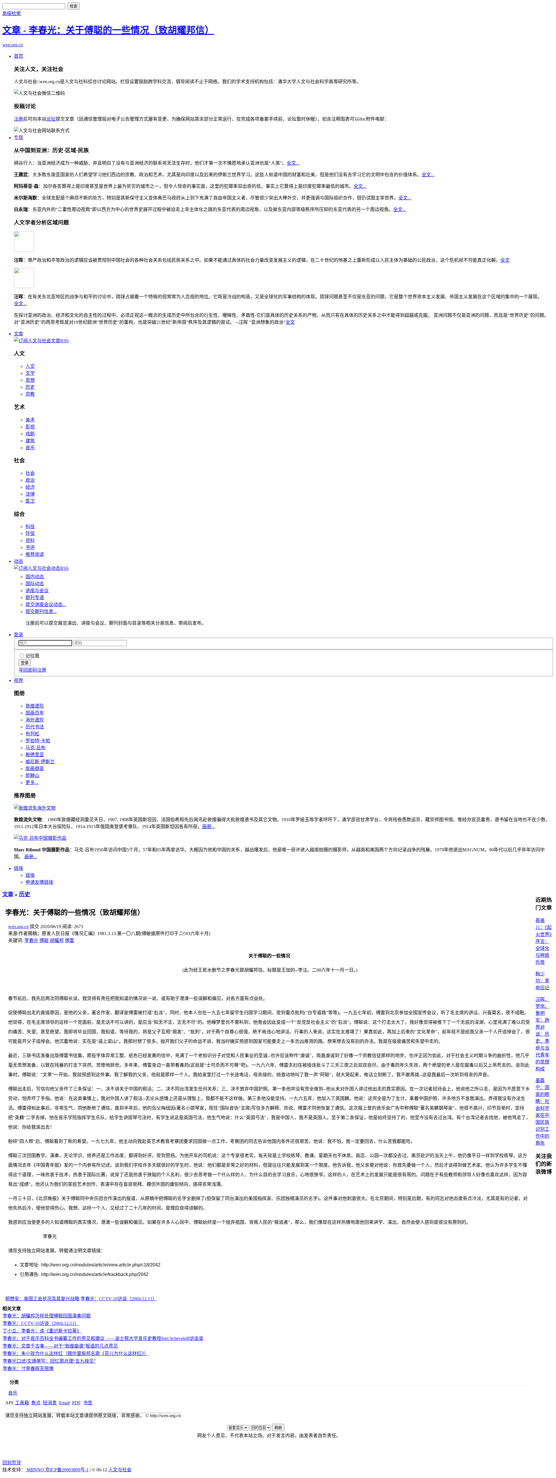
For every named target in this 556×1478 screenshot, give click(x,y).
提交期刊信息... (41, 611)
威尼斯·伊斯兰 (40, 761)
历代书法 (34, 726)
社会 (30, 473)
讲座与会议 (37, 590)
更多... (31, 782)
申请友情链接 (39, 882)
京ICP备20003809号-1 (67, 1469)
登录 (18, 634)
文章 (18, 333)
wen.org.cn (12, 44)
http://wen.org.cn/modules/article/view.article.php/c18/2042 (100, 1264)
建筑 (30, 440)
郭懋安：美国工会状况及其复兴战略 (42, 1298)
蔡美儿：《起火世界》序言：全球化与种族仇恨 (543, 941)
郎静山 (32, 775)
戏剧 (30, 433)
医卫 (30, 501)
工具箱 (22, 1402)
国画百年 (34, 712)
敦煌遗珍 (34, 705)
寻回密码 (28, 670)
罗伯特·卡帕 (37, 740)
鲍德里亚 (34, 754)
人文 (30, 366)
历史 (30, 387)
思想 (30, 380)
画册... (208, 826)
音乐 (30, 447)
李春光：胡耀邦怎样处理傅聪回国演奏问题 (47, 1315)
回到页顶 (11, 1462)
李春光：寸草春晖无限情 (28, 1368)
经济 (30, 487)
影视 (30, 426)
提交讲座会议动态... (45, 604)
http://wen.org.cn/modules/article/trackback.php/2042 (95, 1274)
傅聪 (44, 940)
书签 (87, 1402)
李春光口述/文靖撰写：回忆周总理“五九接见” (49, 1361)
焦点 (36, 1402)
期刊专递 (34, 597)
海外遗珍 (34, 719)
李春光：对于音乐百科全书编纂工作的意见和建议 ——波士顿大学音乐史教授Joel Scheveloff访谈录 (103, 1338)
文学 (30, 373)
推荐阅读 (34, 554)
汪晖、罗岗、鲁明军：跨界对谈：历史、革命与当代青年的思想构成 (542, 1034)
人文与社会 (119, 1469)
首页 (18, 56)
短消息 (50, 1402)
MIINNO (35, 1469)
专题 (18, 137)
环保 (30, 533)
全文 (505, 260)
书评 (30, 547)
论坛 (51, 119)
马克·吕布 (35, 747)
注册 (18, 119)
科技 (30, 526)
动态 (18, 561)
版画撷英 (34, 768)
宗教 (30, 394)
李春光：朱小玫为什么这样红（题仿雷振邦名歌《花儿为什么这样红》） (76, 1353)
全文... (293, 163)
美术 (30, 419)
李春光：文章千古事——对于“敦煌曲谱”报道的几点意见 (60, 1346)
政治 (30, 480)
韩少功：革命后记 (542, 980)
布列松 (32, 733)
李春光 (31, 940)
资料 (30, 540)
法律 (30, 494)
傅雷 (69, 940)
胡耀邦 (57, 940)
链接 (18, 868)
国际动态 (34, 583)
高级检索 (11, 13)
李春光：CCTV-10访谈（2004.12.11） (119, 1298)
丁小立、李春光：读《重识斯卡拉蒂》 (42, 1330)
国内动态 (34, 576)
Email (64, 1402)
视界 (18, 680)
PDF (76, 1402)
